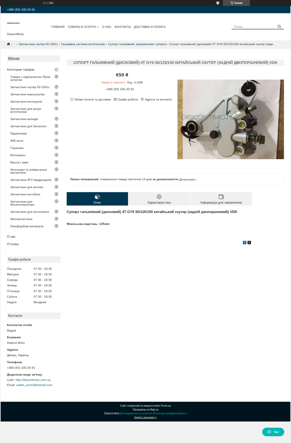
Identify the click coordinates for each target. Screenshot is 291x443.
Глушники (17, 148)
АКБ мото (16, 140)
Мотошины (17, 155)
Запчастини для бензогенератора (22, 203)
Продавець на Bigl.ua (145, 409)
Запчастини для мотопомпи (29, 211)
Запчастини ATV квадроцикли (30, 179)
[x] (249, 243)
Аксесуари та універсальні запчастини (28, 171)
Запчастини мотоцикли (26, 101)
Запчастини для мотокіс (26, 187)
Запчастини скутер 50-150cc (38, 44)
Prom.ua (166, 405)
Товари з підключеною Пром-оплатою (30, 78)
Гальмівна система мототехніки (83, 44)
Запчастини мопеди (24, 119)
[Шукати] (279, 26)
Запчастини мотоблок (25, 194)
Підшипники (18, 133)
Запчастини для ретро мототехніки (25, 110)
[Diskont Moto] (13, 23)
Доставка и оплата (150, 27)
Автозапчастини (21, 219)
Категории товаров (20, 69)
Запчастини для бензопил (28, 126)
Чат (276, 432)
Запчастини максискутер (27, 94)
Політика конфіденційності (170, 413)
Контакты (123, 27)
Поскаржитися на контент (137, 413)
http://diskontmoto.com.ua (33, 380)
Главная (58, 27)
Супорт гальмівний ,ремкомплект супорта (137, 44)
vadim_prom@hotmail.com (34, 385)
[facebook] (244, 243)
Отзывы (13, 244)
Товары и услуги (82, 27)
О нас (106, 27)
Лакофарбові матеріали (26, 226)
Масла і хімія (19, 162)
